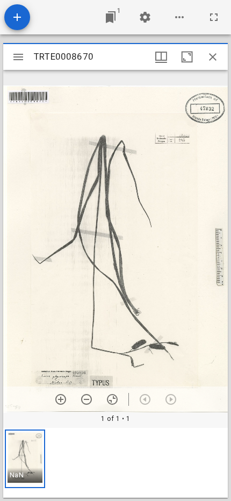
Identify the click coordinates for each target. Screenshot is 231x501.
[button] (25, 458)
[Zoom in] (61, 399)
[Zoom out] (86, 399)
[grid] (115, 463)
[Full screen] (214, 17)
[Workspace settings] (145, 17)
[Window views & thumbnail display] (161, 57)
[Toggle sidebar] (18, 57)
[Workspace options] (179, 17)
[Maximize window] (187, 57)
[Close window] (213, 57)
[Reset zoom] (112, 399)
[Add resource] (17, 17)
